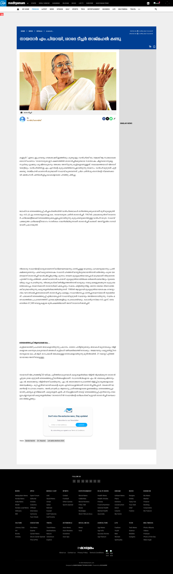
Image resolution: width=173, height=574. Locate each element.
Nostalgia (82, 511)
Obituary (18, 511)
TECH (83, 9)
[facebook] (104, 118)
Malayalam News (21, 496)
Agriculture (103, 523)
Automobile (67, 523)
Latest (44, 9)
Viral (80, 531)
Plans (117, 499)
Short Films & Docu (85, 514)
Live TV (81, 3)
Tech (131, 523)
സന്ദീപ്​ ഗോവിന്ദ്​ (34, 120)
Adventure (50, 537)
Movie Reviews (84, 502)
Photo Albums (148, 527)
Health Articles (103, 499)
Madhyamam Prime (102, 3)
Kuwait (49, 511)
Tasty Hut (132, 502)
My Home (25, 9)
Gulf (67, 9)
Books (74, 3)
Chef (130, 508)
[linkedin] (87, 481)
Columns (33, 505)
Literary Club (19, 527)
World (17, 505)
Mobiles (132, 534)
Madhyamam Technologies (82, 565)
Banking (146, 505)
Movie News (83, 496)
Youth (117, 531)
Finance (146, 502)
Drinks (131, 499)
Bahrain (49, 508)
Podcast (146, 534)
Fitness (100, 502)
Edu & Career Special (37, 537)
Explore (49, 540)
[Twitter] (107, 118)
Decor (117, 508)
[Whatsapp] (111, 118)
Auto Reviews (68, 531)
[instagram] (83, 481)
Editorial (33, 499)
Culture (18, 523)
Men (116, 534)
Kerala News (19, 499)
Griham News (120, 496)
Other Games (67, 502)
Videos (145, 531)
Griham (118, 491)
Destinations (51, 531)
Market (146, 499)
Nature (49, 534)
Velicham (65, 3)
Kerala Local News (22, 508)
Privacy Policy (83, 553)
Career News (34, 534)
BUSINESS (147, 491)
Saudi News (50, 499)
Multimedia (122, 9)
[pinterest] (99, 481)
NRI (16, 514)
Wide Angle (147, 540)
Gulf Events (50, 517)
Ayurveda (101, 514)
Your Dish (132, 505)
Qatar (48, 505)
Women (117, 537)
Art (16, 531)
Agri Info (101, 531)
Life (114, 9)
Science (132, 531)
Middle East (51, 491)
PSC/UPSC (34, 540)
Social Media (84, 523)
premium (35, 9)
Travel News (50, 527)
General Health (103, 508)
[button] (3, 3)
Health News (103, 491)
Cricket (65, 496)
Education (34, 523)
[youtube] (91, 481)
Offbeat (33, 508)
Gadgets (132, 537)
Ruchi (131, 491)
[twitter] (78, 481)
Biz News (146, 496)
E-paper (33, 3)
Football (66, 499)
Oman (48, 502)
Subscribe (89, 3)
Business (106, 9)
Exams (32, 531)
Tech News (133, 527)
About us (62, 553)
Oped (32, 491)
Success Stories (103, 534)
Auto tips (66, 537)
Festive (131, 511)
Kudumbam (56, 3)
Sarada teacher (30, 441)
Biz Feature (147, 511)
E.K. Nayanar (41, 441)
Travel (133, 9)
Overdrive (66, 534)
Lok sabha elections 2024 (56, 441)
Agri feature (102, 537)
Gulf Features (51, 514)
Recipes (132, 496)
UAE (48, 496)
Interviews (34, 511)
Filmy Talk (82, 505)
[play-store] (108, 553)
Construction (119, 505)
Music (81, 508)
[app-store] (112, 553)
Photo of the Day (149, 537)
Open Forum (34, 496)
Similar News (126, 123)
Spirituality (118, 540)
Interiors (118, 502)
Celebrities (82, 499)
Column (117, 511)
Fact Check (34, 517)
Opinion (60, 9)
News (52, 9)
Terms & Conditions (78, 430)
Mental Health (103, 511)
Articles (33, 502)
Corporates (147, 508)
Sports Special (68, 505)
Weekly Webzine (44, 3)
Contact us (72, 553)
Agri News (101, 527)
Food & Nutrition (104, 505)
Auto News (67, 527)
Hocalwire (103, 565)
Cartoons (33, 514)
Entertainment (94, 9)
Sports (75, 9)
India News (19, 502)
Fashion (118, 527)
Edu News (33, 527)
